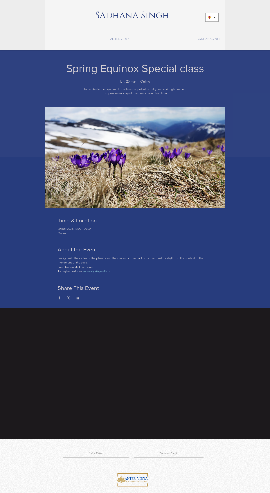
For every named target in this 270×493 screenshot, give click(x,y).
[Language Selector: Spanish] (212, 17)
